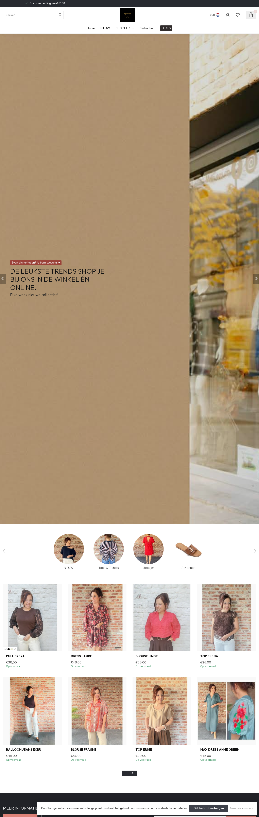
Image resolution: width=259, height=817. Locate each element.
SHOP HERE (123, 28)
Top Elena (209, 656)
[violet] (15, 649)
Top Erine (144, 749)
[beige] (12, 649)
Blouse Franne (83, 749)
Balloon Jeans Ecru (23, 749)
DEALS (166, 28)
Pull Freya (15, 656)
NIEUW (105, 28)
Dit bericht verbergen (209, 808)
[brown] (5, 649)
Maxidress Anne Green (219, 749)
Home (91, 28)
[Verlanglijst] (238, 15)
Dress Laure (81, 656)
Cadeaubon (147, 28)
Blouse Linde (147, 656)
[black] (8, 649)
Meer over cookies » (241, 808)
